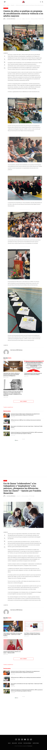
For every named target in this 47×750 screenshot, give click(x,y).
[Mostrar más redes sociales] (29, 22)
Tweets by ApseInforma (8, 407)
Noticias (20, 743)
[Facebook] (4, 56)
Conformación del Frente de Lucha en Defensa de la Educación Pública (33, 374)
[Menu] (5, 2)
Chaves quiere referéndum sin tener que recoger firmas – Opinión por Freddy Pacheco (26, 427)
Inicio (9, 743)
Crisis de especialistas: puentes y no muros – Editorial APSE (12, 652)
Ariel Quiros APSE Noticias (11, 18)
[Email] (4, 68)
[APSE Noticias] (23, 2)
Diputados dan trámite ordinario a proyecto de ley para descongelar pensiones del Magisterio (11, 374)
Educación (6, 8)
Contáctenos (36, 743)
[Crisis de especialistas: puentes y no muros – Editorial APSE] (13, 644)
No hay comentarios (35, 18)
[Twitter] (4, 59)
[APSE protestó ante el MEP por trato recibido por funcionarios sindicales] (6, 421)
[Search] (42, 2)
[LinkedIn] (4, 62)
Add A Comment (23, 401)
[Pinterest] (4, 65)
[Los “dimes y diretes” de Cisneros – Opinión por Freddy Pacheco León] (34, 626)
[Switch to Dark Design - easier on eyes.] (40, 1)
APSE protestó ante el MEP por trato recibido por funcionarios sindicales (26, 420)
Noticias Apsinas (27, 743)
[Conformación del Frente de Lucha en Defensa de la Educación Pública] (34, 366)
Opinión (5, 480)
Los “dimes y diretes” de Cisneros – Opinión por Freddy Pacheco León (32, 634)
